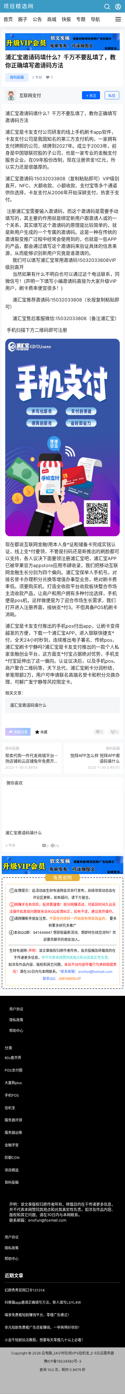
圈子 (22, 19)
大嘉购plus (13, 1083)
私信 (111, 95)
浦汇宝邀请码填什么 (28, 705)
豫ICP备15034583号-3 (62, 1361)
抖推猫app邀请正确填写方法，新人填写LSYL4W (43, 1302)
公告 (37, 19)
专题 (80, 19)
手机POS (12, 1095)
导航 (95, 19)
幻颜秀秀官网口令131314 (25, 1290)
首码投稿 (17, 77)
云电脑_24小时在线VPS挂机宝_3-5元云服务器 (77, 1353)
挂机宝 (10, 1108)
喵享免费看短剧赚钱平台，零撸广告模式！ (38, 1315)
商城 (51, 19)
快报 (66, 19)
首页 (8, 19)
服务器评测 (13, 1120)
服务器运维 (13, 1132)
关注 (92, 95)
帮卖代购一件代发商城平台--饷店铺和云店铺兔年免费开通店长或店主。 (31, 761)
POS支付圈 (13, 1070)
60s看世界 (13, 1058)
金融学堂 (12, 1145)
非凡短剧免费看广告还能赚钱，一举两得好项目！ (43, 1327)
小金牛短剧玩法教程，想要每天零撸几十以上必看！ (45, 1340)
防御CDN (12, 1157)
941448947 (42, 932)
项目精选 (12, 1170)
